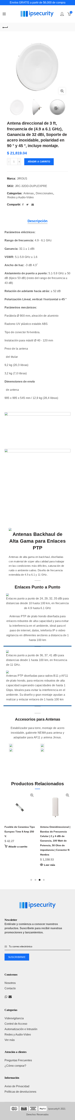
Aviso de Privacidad (17, 1086)
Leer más (49, 864)
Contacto (10, 988)
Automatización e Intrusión (21, 1029)
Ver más (10, 1039)
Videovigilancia (14, 1018)
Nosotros (10, 982)
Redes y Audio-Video (20, 197)
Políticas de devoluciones (20, 1091)
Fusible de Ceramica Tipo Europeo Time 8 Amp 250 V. (20, 831)
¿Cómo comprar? (15, 1065)
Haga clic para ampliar (62, 91)
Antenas (28, 193)
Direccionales (44, 193)
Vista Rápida (32, 795)
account (62, 14)
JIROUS (22, 178)
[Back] (5, 27)
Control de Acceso (16, 1023)
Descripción (37, 221)
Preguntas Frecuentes (18, 1060)
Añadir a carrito (39, 161)
